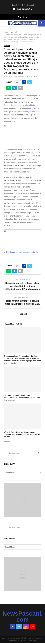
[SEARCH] (38, 453)
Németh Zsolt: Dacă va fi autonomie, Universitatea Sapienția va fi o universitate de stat (22, 434)
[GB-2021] (22, 231)
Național (7, 45)
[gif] (22, 127)
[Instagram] (26, 626)
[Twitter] (19, 626)
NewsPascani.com (22, 617)
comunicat (32, 108)
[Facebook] (12, 626)
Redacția (9, 76)
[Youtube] (32, 626)
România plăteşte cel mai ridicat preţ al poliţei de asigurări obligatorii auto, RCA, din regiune (22, 286)
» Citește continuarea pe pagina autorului (21, 252)
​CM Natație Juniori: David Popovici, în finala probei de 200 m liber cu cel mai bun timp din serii (22, 397)
